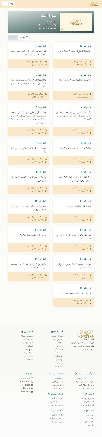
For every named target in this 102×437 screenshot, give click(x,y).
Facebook (26, 392)
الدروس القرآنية (57, 405)
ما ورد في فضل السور (86, 385)
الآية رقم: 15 (85, 259)
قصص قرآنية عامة (87, 405)
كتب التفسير (58, 378)
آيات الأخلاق (89, 425)
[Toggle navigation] (5, 3)
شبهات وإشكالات (27, 343)
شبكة (12, 37)
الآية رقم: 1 (41, 46)
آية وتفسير (90, 415)
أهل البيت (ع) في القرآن (85, 378)
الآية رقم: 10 (85, 46)
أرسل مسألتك (28, 339)
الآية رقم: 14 (41, 230)
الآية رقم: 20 (41, 172)
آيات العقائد (90, 418)
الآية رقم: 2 (86, 75)
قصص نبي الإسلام (87, 398)
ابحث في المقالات (57, 339)
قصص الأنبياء (89, 402)
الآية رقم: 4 (86, 107)
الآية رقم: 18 (85, 288)
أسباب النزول (58, 363)
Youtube (26, 385)
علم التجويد (59, 366)
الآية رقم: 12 (41, 201)
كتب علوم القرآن (57, 381)
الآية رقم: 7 (41, 143)
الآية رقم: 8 (86, 172)
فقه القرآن (29, 346)
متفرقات (30, 359)
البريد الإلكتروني (25, 378)
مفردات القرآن (58, 356)
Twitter (27, 388)
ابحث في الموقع (57, 336)
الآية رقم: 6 (86, 143)
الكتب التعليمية (57, 388)
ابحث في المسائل (27, 336)
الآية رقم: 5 (41, 107)
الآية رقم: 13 (85, 230)
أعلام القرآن (59, 349)
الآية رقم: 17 (41, 259)
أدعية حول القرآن (87, 388)
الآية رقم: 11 (85, 201)
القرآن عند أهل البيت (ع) (85, 381)
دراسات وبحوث (57, 385)
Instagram (25, 381)
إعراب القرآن (48, 21)
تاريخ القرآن (59, 346)
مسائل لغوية (28, 353)
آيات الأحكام (89, 422)
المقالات (60, 343)
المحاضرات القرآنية (56, 402)
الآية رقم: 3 (41, 75)
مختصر (23, 37)
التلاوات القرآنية (57, 398)
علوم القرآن (59, 359)
